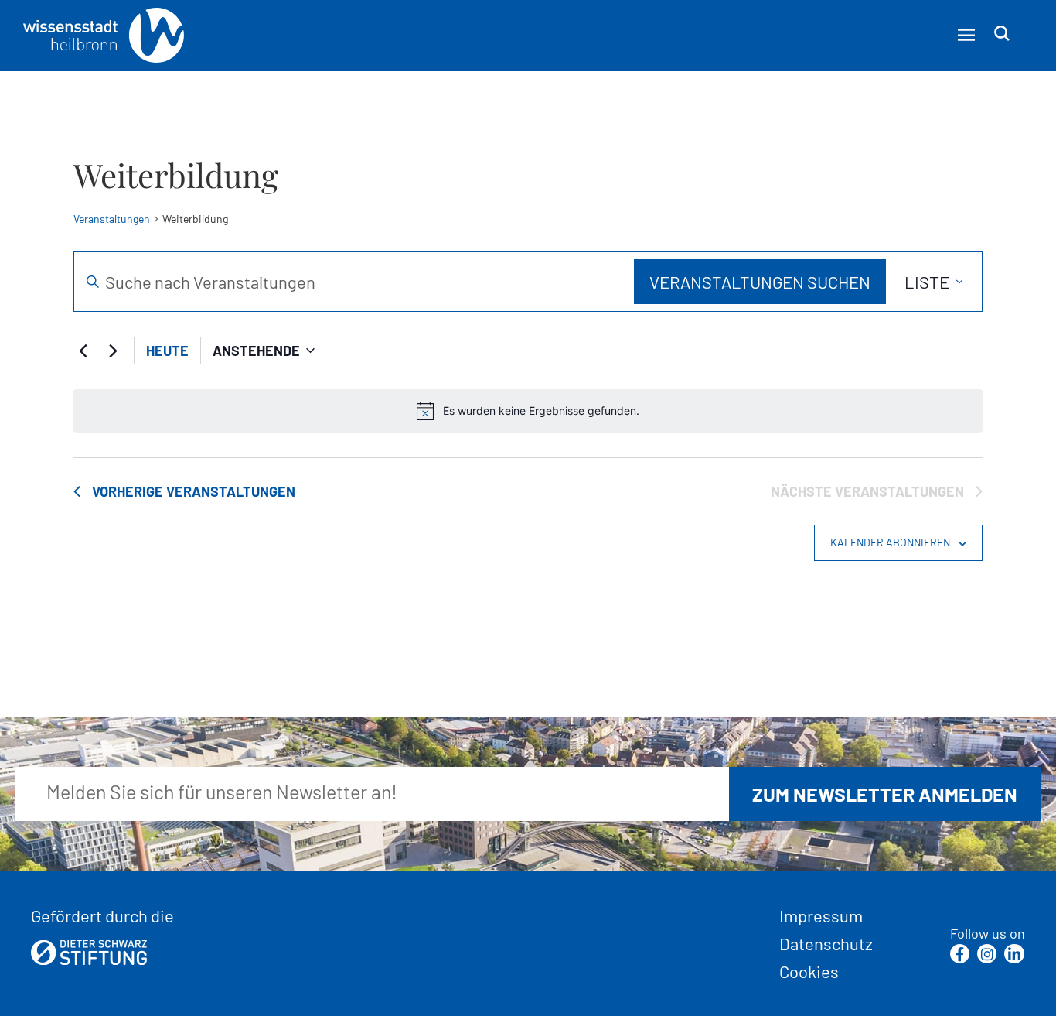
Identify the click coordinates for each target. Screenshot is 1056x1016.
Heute (167, 350)
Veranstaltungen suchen (759, 282)
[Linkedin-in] (1014, 953)
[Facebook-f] (959, 953)
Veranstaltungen (111, 218)
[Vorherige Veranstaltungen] (82, 350)
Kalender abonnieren (890, 542)
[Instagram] (986, 953)
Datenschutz (826, 943)
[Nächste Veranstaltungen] (113, 350)
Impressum (821, 915)
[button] (966, 34)
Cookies (809, 971)
